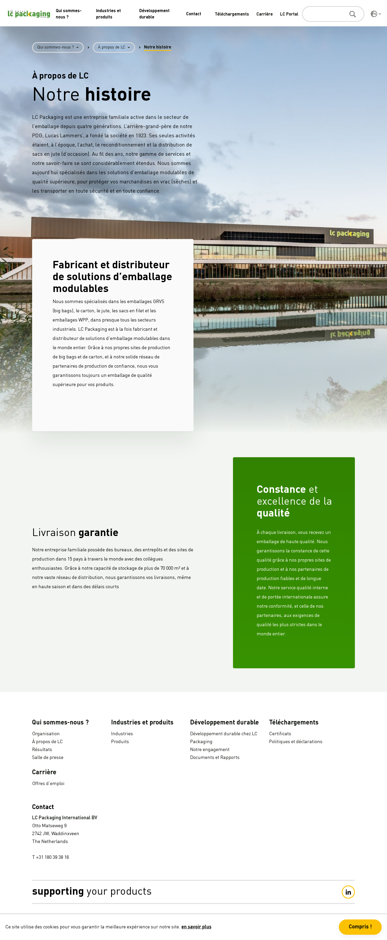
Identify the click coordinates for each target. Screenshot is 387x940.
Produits (120, 741)
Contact (193, 14)
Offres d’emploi (48, 783)
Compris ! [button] (360, 927)
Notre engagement (210, 749)
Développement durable (224, 723)
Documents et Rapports (215, 757)
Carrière (264, 14)
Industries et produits (142, 723)
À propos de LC (111, 47)
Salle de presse (47, 757)
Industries (122, 734)
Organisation (46, 734)
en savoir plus (196, 927)
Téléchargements (232, 14)
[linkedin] (348, 892)
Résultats (42, 749)
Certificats (280, 734)
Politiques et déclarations (295, 741)
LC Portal (289, 14)
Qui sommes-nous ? (55, 47)
